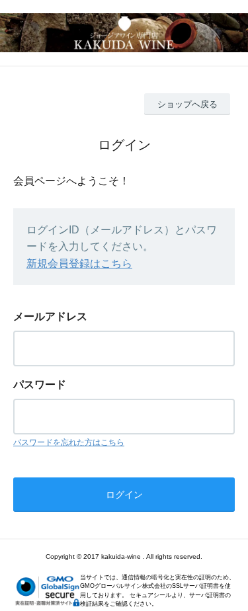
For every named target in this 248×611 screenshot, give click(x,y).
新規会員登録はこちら (79, 263)
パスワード (39, 384)
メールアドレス (50, 316)
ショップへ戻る (187, 104)
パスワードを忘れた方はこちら (68, 442)
